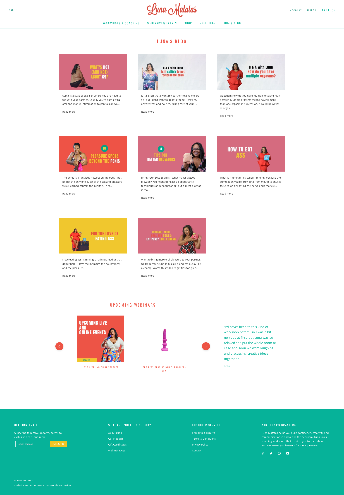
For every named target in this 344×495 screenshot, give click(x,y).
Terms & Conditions (204, 438)
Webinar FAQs (116, 450)
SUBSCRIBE (58, 444)
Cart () (328, 10)
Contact (196, 450)
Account (296, 10)
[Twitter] (271, 453)
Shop (188, 23)
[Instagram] (279, 453)
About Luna (115, 432)
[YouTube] (287, 453)
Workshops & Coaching (121, 23)
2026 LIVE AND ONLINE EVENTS (100, 367)
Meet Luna (207, 23)
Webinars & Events (162, 23)
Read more (68, 111)
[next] (206, 346)
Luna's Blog (232, 23)
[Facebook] (263, 453)
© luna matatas (23, 480)
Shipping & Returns (204, 432)
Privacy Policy (200, 444)
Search (311, 10)
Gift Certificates (117, 444)
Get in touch (115, 438)
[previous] (59, 346)
